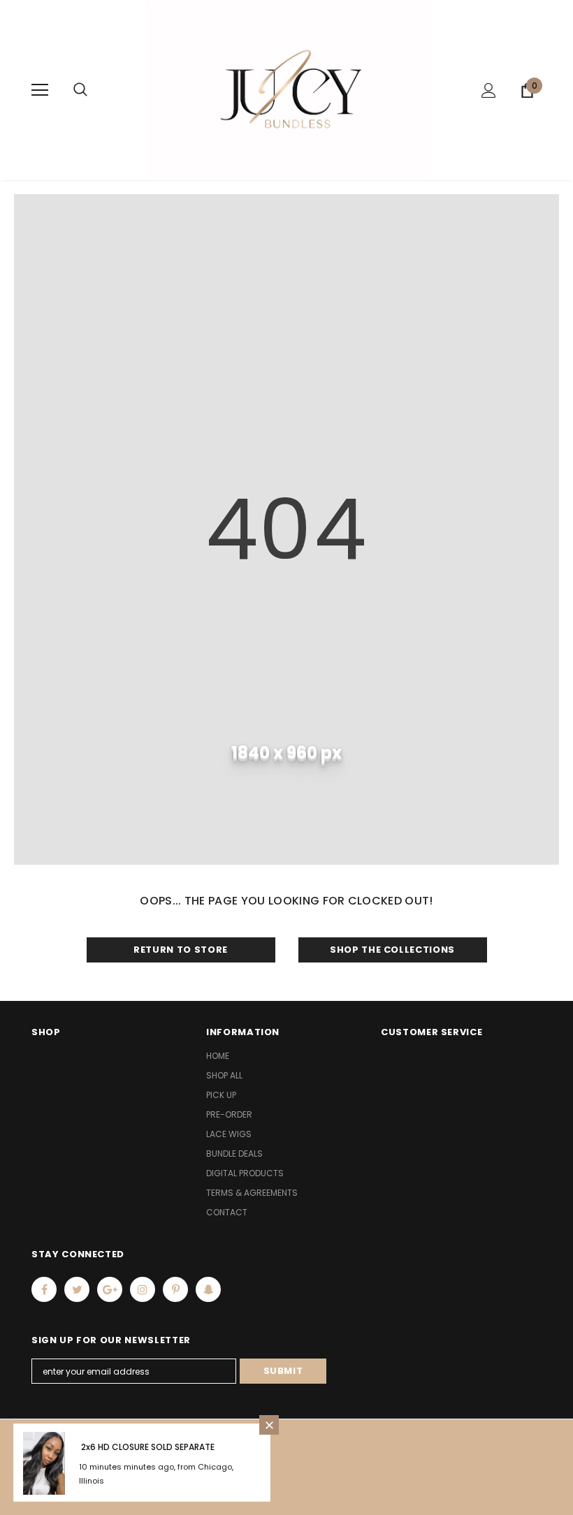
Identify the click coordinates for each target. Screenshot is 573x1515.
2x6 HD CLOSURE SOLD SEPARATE (148, 1447)
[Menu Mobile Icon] (39, 90)
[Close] (269, 1425)
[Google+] (109, 1289)
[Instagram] (142, 1289)
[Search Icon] (80, 90)
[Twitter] (76, 1289)
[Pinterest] (175, 1289)
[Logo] (286, 89)
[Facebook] (44, 1289)
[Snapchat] (208, 1289)
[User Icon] (488, 90)
